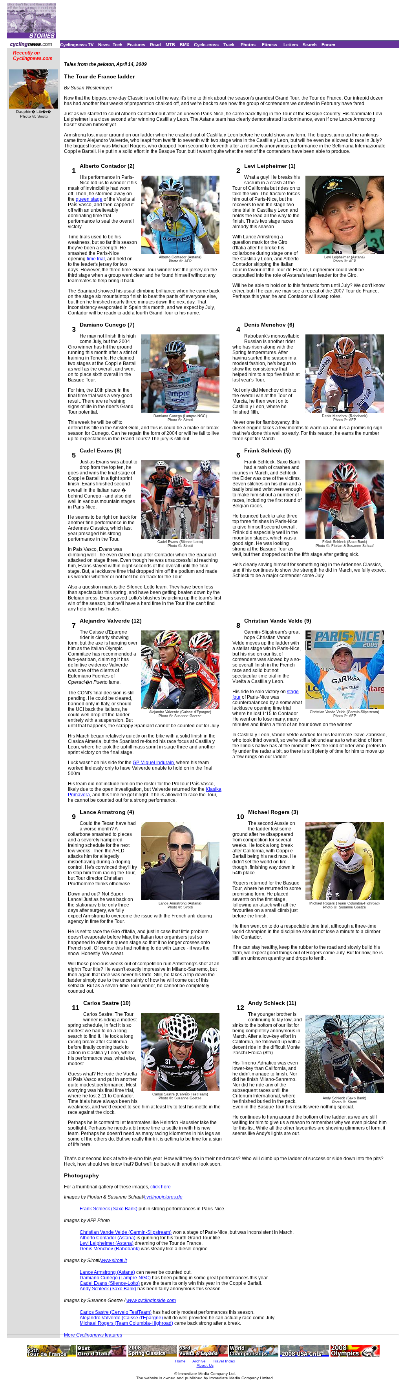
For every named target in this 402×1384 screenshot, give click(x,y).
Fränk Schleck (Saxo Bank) (108, 1208)
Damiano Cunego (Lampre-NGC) (115, 1277)
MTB (170, 44)
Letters (290, 44)
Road (155, 44)
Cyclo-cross (206, 44)
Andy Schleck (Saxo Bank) (108, 1288)
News (104, 44)
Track (228, 44)
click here (160, 1187)
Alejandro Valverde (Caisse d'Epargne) (121, 1317)
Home (180, 1361)
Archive (199, 1361)
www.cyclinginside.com (151, 1300)
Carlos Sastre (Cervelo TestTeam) (116, 1312)
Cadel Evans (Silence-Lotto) (110, 1283)
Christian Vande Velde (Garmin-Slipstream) (126, 1232)
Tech (117, 44)
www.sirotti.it (113, 1260)
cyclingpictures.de (163, 1197)
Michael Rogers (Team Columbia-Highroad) (126, 1323)
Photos (248, 44)
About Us (205, 1365)
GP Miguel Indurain (153, 762)
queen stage (89, 199)
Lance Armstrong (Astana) (107, 1272)
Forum (328, 44)
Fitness (269, 44)
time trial (96, 259)
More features (93, 1335)
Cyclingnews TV (76, 44)
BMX (184, 44)
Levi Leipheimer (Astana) (106, 1243)
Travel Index (224, 1361)
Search (310, 44)
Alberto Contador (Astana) (107, 1238)
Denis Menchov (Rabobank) (110, 1248)
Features (136, 44)
